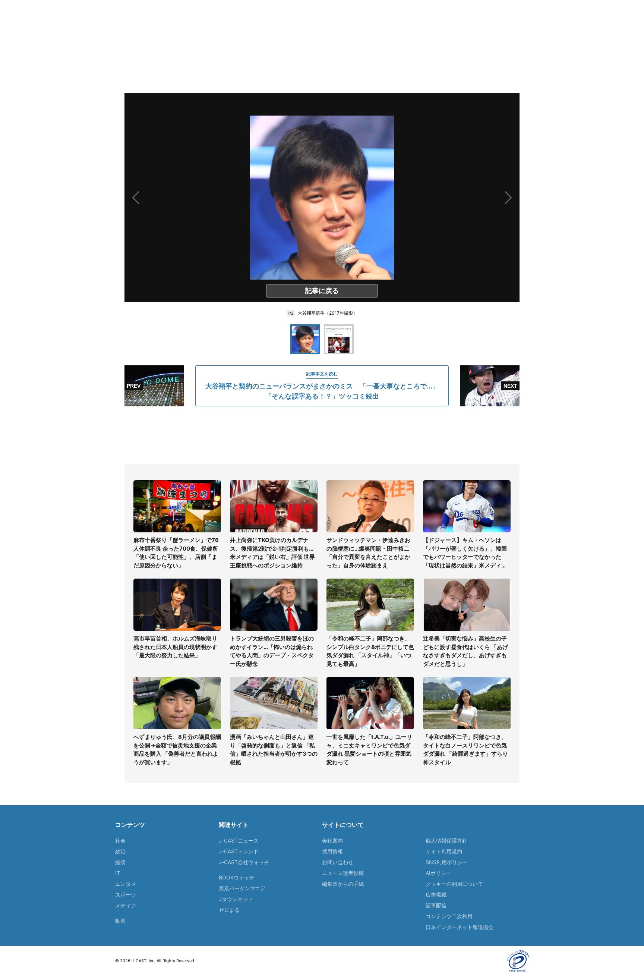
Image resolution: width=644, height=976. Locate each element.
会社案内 (332, 840)
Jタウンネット (236, 899)
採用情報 (332, 851)
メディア (125, 905)
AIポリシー (438, 873)
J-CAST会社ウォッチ (244, 862)
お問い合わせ (337, 862)
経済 (120, 862)
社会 (120, 840)
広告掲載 (436, 894)
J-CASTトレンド (239, 851)
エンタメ (125, 884)
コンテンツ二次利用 (449, 916)
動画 (120, 920)
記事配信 (436, 905)
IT (117, 873)
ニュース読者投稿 (343, 873)
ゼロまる (229, 910)
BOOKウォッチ (237, 877)
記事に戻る (322, 291)
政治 (120, 851)
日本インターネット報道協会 (459, 927)
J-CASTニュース (239, 840)
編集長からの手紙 (343, 884)
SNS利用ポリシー (447, 862)
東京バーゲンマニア (242, 888)
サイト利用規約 (444, 851)
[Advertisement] (322, 435)
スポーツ (125, 894)
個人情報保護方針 (446, 840)
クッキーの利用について (454, 884)
